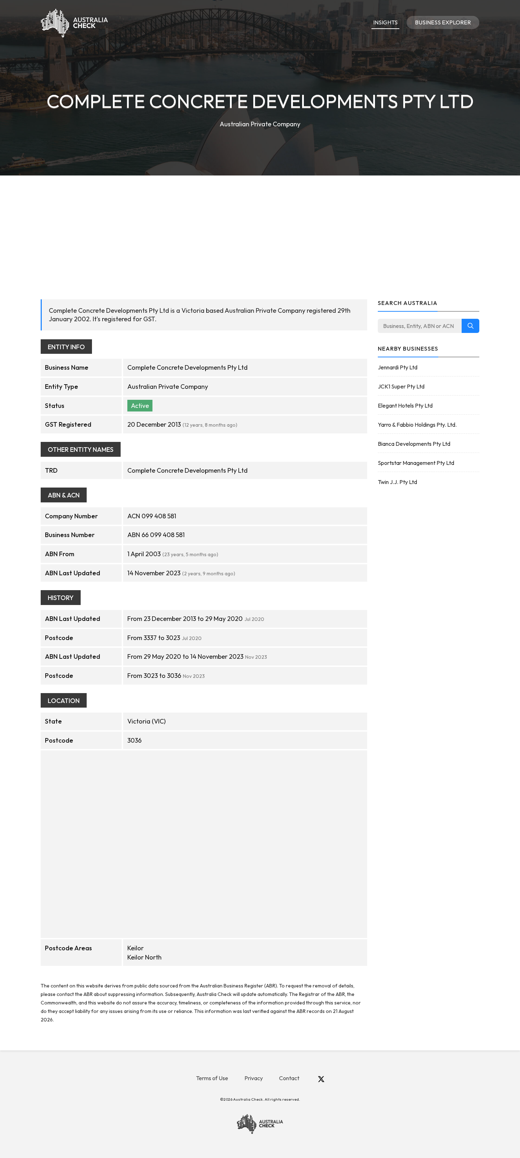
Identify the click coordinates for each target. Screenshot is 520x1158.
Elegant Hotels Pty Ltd (405, 405)
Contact (289, 1078)
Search (470, 326)
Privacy (253, 1078)
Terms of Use (212, 1078)
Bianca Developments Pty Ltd (414, 443)
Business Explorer (443, 22)
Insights (385, 22)
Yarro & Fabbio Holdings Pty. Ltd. (417, 424)
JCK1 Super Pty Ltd (401, 386)
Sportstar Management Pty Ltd (416, 462)
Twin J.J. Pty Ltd (397, 481)
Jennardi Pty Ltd (397, 367)
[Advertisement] (260, 228)
